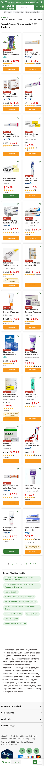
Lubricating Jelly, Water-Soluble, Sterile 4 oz (32, 180)
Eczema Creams (32, 614)
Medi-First (28, 315)
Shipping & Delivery (27, 736)
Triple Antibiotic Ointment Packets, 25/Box (32, 312)
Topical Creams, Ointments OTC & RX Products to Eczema (19, 579)
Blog (33, 739)
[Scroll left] (2, 12)
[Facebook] (22, 751)
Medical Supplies (11, 592)
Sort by (16, 762)
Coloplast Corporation (32, 357)
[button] (31, 7)
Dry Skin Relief (15, 12)
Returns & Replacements (10, 739)
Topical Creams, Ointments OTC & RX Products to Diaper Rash (19, 586)
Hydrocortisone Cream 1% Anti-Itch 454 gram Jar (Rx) (11, 396)
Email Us (14, 736)
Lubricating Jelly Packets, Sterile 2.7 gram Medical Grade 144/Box (11, 224)
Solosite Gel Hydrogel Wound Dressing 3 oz (10, 312)
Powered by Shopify (9, 744)
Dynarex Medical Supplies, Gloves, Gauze (20, 602)
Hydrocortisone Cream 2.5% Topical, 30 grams (32, 136)
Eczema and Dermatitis (13, 614)
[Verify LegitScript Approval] (7, 755)
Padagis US (7, 449)
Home (3, 17)
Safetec (27, 268)
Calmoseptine (29, 400)
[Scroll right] (41, 12)
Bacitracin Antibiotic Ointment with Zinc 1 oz (32, 97)
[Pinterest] (36, 751)
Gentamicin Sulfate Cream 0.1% (32, 529)
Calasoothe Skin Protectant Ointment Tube (10, 530)
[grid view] (35, 762)
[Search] (18, 7)
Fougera (6, 184)
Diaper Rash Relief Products (15, 624)
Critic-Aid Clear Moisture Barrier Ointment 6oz (31, 354)
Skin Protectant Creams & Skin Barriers (19, 597)
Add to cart (11, 69)
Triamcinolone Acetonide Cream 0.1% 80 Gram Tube (32, 223)
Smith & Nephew (9, 315)
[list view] (39, 762)
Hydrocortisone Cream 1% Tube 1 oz (31, 54)
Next (32, 564)
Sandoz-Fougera (30, 139)
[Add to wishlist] (18, 35)
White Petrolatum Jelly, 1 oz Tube (10, 486)
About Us (4, 736)
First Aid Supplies (11, 619)
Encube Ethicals (30, 226)
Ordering (26, 739)
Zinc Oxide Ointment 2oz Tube (32, 444)
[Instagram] (29, 751)
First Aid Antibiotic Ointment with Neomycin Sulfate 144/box (32, 266)
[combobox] (27, 7)
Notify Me (11, 195)
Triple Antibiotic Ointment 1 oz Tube (11, 135)
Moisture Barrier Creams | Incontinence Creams (20, 608)
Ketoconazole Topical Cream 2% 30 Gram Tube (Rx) (11, 265)
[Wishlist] (37, 7)
